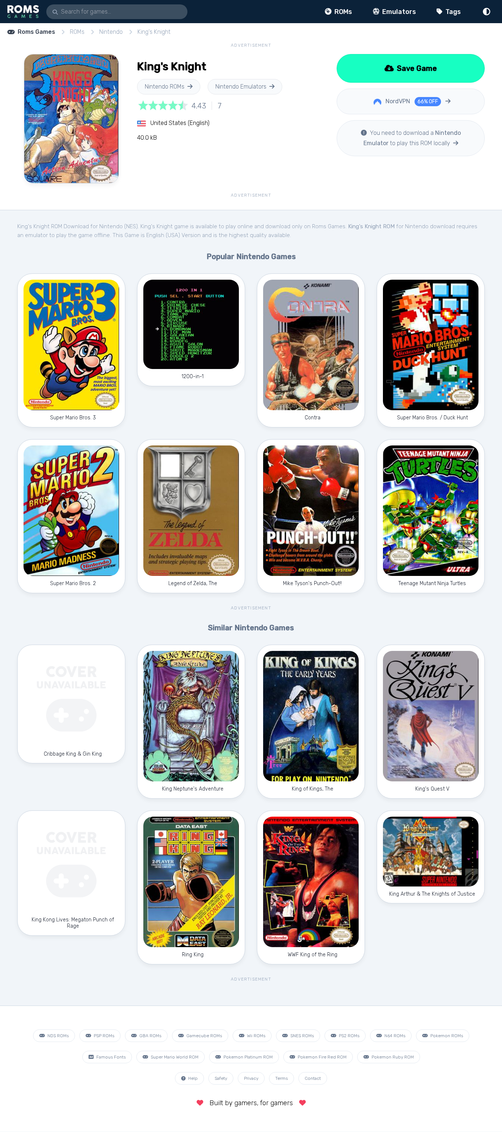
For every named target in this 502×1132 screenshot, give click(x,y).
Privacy (251, 1078)
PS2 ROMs (348, 1035)
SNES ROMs (301, 1035)
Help (192, 1078)
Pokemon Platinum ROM (247, 1057)
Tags (452, 12)
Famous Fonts (110, 1057)
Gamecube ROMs (203, 1035)
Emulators (398, 12)
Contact (313, 1078)
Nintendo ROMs (164, 86)
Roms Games (36, 31)
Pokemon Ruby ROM (392, 1057)
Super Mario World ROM (174, 1057)
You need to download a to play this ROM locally (412, 138)
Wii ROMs (255, 1035)
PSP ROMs (103, 1035)
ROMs (342, 12)
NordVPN (411, 101)
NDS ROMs (57, 1035)
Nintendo (111, 31)
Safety (221, 1078)
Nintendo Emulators (240, 86)
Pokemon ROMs (446, 1035)
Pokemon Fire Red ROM (322, 1057)
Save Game (416, 68)
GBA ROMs (149, 1035)
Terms (281, 1078)
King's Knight (154, 31)
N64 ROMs (394, 1035)
